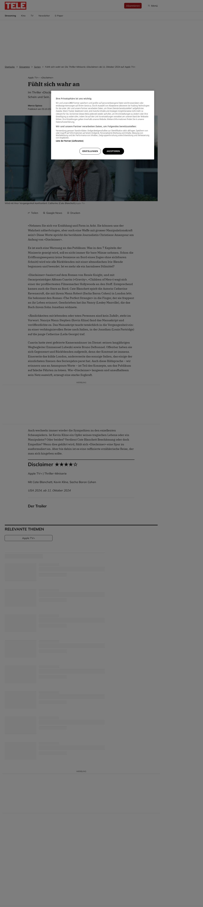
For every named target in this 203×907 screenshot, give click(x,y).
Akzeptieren (113, 151)
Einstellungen (90, 151)
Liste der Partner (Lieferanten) (70, 141)
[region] (102, 125)
